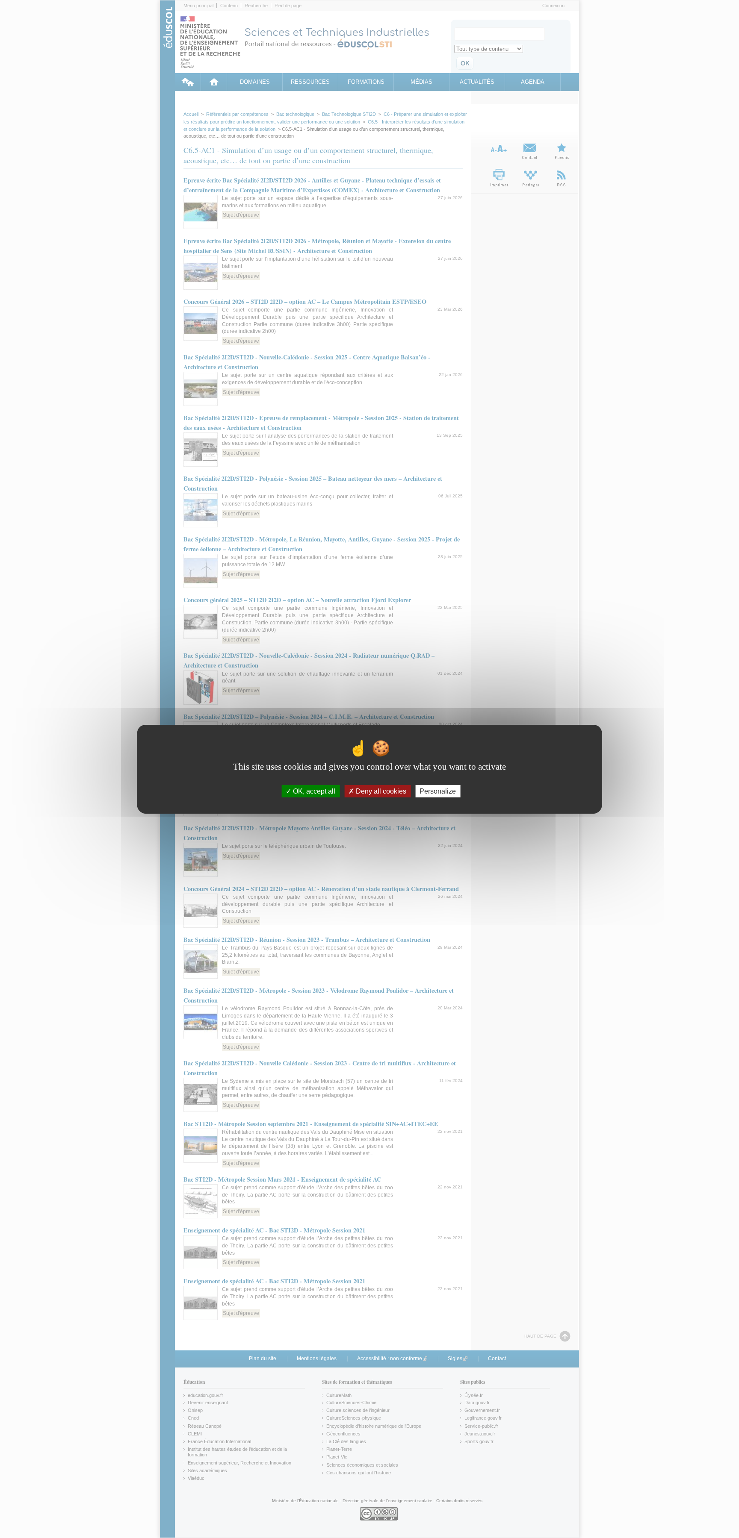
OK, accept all (313, 790)
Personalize (438, 790)
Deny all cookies (380, 790)
